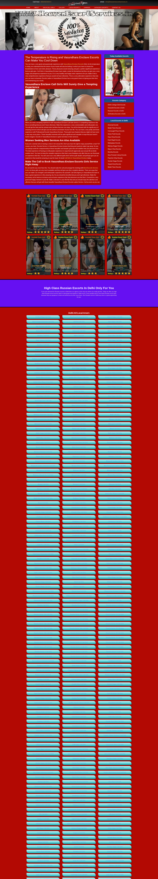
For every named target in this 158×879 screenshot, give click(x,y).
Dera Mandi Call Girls (79, 577)
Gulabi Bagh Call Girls (43, 749)
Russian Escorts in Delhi (116, 111)
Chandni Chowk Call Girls (115, 512)
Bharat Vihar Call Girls (115, 475)
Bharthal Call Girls (43, 479)
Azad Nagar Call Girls (115, 396)
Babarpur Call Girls (43, 410)
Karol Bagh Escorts (114, 140)
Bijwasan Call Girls (115, 484)
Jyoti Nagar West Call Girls (114, 874)
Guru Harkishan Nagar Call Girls (115, 754)
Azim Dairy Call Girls (43, 405)
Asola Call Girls (79, 391)
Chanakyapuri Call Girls (78, 507)
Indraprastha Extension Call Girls (79, 809)
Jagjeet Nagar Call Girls (79, 819)
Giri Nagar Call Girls (79, 712)
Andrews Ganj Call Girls (115, 354)
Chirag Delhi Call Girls (115, 526)
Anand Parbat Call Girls (78, 349)
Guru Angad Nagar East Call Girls (43, 754)
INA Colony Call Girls (115, 795)
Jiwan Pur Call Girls (79, 860)
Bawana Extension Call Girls (43, 451)
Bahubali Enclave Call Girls (43, 424)
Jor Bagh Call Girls (79, 870)
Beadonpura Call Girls (115, 451)
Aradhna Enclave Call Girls (43, 363)
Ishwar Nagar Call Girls (114, 809)
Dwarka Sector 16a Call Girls (115, 619)
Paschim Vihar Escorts (115, 158)
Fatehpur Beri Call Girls (114, 665)
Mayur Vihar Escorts (114, 149)
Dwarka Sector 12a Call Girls (43, 614)
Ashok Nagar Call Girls (115, 372)
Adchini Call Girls (79, 321)
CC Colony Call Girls (79, 503)
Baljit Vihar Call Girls (43, 438)
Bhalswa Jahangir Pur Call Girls (43, 475)
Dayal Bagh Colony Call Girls (115, 558)
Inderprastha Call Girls (43, 805)
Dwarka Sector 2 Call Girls (79, 633)
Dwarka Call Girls (43, 605)
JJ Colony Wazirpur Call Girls (43, 865)
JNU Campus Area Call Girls (79, 865)
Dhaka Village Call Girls (43, 586)
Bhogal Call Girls (43, 484)
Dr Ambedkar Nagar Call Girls (78, 600)
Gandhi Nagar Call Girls (43, 684)
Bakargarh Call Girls (114, 424)
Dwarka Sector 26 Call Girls (43, 642)
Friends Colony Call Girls (43, 675)
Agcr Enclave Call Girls (43, 326)
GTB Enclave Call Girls (43, 744)
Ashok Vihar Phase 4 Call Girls (79, 382)
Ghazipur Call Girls (43, 707)
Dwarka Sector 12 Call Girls (115, 609)
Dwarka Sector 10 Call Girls (43, 609)
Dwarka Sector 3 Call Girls (79, 647)
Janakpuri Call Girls (43, 833)
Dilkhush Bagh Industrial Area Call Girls (79, 596)
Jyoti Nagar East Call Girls (79, 874)
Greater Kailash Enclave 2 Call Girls (43, 740)
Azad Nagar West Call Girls (79, 400)
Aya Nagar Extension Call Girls (79, 396)
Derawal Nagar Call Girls (43, 582)
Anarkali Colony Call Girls (43, 354)
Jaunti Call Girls (79, 846)
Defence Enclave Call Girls (43, 568)
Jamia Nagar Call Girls (115, 828)
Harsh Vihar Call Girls (79, 777)
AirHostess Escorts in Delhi (117, 114)
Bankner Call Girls (115, 438)
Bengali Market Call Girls (43, 461)
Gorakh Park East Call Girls (79, 721)
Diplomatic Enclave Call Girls (43, 600)
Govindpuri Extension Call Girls (115, 726)
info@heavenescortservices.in (116, 2)
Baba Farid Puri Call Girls (115, 405)
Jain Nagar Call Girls (43, 828)
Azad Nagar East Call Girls (43, 400)
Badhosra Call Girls (79, 414)
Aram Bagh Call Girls (114, 363)
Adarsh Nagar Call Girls (114, 317)
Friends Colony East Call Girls (78, 675)
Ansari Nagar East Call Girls (79, 359)
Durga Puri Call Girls (114, 600)
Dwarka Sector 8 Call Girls (43, 656)
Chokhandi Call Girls (79, 535)
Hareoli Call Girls (114, 763)
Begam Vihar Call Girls (43, 456)
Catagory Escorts (101, 7)
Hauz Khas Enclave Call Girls (79, 781)
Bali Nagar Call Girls (79, 433)
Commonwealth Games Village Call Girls (79, 540)
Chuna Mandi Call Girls (114, 535)
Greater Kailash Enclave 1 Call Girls (115, 735)
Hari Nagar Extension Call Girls (43, 772)
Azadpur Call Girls (115, 400)
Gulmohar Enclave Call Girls (79, 749)
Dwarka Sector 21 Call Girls (43, 637)
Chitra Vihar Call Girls (79, 530)
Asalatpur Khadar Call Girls (43, 372)
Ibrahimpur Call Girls (79, 795)
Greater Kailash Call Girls (115, 730)
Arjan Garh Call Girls (43, 368)
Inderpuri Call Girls (79, 805)
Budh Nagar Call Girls (79, 493)
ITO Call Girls (43, 814)
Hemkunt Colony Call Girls (43, 786)
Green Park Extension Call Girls (79, 740)
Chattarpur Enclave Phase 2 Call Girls (115, 517)
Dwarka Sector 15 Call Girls (43, 619)
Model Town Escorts (114, 128)
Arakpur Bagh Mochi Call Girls (79, 363)
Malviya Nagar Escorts (115, 146)
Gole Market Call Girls (79, 716)
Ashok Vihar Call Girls (43, 377)
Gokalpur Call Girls (115, 712)
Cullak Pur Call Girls (43, 544)
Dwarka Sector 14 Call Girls (115, 614)
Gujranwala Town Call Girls (115, 744)
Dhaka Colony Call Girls (114, 582)
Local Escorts (74, 7)
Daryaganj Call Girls (79, 554)
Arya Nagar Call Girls (115, 368)
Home (28, 7)
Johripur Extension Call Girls (43, 870)
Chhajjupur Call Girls (79, 521)
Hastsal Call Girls (43, 781)
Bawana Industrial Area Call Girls (79, 451)
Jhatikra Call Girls (43, 856)
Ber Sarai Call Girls (79, 461)
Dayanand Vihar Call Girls (79, 563)
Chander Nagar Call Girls (43, 512)
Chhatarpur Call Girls (115, 521)
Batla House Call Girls (79, 447)
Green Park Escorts (114, 134)
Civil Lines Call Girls (43, 540)
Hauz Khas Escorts (114, 137)
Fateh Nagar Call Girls (79, 665)
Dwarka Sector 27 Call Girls (79, 642)
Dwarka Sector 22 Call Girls (79, 637)
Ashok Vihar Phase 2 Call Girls (115, 377)
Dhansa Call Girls (78, 586)
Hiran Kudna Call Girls (79, 786)
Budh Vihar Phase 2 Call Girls (43, 498)
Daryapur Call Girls (115, 554)
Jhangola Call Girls (79, 851)
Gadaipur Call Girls (43, 679)
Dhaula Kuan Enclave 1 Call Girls (114, 591)
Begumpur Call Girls (79, 456)
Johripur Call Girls (115, 865)
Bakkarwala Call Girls (79, 428)
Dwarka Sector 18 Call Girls (115, 623)
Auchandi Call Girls (115, 391)
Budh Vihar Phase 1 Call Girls (114, 493)
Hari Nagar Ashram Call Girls (115, 767)
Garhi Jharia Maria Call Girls (43, 693)
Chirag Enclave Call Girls (43, 530)
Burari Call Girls (43, 503)
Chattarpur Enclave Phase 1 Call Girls (79, 517)
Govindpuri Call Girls (79, 726)
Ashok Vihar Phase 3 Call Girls (43, 382)
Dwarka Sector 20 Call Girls (115, 633)
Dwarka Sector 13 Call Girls (79, 614)
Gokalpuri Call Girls (43, 716)
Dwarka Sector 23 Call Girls (115, 637)
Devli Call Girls (79, 582)
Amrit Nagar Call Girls (115, 340)
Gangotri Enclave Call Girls (79, 688)
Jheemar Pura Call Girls (79, 856)
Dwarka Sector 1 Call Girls (114, 605)
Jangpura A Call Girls (114, 833)
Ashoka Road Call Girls (43, 386)
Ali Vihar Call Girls (43, 335)
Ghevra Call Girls (79, 707)
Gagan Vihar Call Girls (115, 679)
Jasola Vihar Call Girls (79, 842)
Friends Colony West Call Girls (115, 675)
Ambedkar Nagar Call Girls (79, 340)
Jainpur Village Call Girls (79, 828)
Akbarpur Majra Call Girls (115, 326)
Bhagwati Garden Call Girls (115, 461)
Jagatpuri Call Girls (43, 819)
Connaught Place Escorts (116, 131)
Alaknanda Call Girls (79, 331)
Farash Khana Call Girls (79, 661)
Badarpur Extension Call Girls (43, 414)
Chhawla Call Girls (43, 526)
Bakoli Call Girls (115, 428)
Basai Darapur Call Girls (114, 442)
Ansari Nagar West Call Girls (115, 359)
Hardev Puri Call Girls (79, 763)
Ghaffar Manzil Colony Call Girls (79, 702)
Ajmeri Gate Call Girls (79, 326)
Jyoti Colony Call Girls (43, 874)
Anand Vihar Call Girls (115, 349)
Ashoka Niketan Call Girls (115, 382)
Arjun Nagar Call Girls (79, 368)
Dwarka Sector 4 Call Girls (114, 647)
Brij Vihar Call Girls (115, 489)
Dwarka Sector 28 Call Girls (115, 642)
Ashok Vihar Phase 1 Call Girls (79, 377)
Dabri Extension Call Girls (115, 544)
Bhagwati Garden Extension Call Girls (43, 465)
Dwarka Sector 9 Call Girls (79, 656)
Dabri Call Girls (79, 544)
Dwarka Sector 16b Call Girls (43, 623)
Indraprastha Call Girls (115, 805)
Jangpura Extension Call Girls (79, 837)
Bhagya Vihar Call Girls (79, 465)
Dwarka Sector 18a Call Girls (43, 628)
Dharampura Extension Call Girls (43, 591)
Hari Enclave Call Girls (43, 767)
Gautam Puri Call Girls (79, 698)
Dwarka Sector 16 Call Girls (79, 619)
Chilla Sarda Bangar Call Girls (79, 526)
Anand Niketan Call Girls (43, 349)
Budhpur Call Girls (79, 498)
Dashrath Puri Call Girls (79, 558)
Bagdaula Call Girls (79, 419)
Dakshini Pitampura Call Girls (79, 549)
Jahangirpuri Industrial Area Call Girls (79, 823)
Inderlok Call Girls (115, 800)
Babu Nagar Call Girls (79, 410)
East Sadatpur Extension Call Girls (43, 661)
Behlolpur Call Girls (115, 456)
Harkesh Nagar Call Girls (43, 777)
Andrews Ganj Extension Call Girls (43, 359)
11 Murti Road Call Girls (43, 317)
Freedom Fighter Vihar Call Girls (115, 670)
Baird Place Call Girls (79, 424)
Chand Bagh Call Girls (115, 507)
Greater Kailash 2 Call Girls (79, 735)
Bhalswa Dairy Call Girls (115, 470)
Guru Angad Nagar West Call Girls (79, 754)
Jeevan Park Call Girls (43, 851)
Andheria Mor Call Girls (79, 354)
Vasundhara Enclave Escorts (73, 64)
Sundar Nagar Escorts (115, 161)
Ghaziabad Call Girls (114, 702)
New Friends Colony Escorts (117, 155)
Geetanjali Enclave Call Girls (43, 702)
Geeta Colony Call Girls (114, 698)
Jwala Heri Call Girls (114, 870)
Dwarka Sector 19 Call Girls (115, 628)
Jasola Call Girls (43, 842)
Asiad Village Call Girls (115, 386)
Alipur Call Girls (79, 335)
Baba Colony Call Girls (79, 405)
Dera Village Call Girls (115, 577)
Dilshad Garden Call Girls (115, 596)
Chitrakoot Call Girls (114, 530)
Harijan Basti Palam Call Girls (79, 772)
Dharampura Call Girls (115, 586)
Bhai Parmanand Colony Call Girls (115, 465)
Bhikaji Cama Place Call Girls (115, 479)
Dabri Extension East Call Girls (43, 549)
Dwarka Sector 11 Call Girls (79, 609)
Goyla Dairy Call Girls (43, 730)
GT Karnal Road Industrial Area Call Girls (115, 740)
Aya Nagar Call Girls (43, 396)
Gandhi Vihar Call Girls (79, 684)
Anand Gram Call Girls (79, 345)
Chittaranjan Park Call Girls (43, 535)
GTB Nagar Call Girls (79, 744)
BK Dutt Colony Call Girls (79, 489)
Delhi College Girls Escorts (116, 105)
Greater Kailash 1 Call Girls (43, 735)
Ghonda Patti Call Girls (43, 712)
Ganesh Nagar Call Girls (114, 684)
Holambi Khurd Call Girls (79, 791)
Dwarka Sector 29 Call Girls (43, 647)
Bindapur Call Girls (43, 489)
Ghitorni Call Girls (115, 707)
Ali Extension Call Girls (115, 331)
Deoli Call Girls (115, 572)
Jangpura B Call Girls (43, 837)
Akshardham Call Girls (43, 331)
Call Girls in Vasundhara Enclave (75, 158)
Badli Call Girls (115, 414)
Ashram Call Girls (79, 386)
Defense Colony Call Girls (79, 568)
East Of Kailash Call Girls (115, 656)
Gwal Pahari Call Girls (43, 758)
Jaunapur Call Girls (43, 846)
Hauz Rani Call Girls (114, 781)
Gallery (62, 7)
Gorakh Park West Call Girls (115, 721)
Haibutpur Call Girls (79, 758)
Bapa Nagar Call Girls (43, 442)
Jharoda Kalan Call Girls (115, 851)
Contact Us (116, 7)
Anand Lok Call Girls (114, 345)
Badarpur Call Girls (115, 410)
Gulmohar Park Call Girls (115, 749)
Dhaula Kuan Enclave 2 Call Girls (43, 596)
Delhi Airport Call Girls (115, 568)
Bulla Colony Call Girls (115, 498)
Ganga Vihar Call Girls (43, 688)
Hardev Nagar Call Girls (43, 763)
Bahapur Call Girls (115, 419)
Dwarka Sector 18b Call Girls (79, 628)
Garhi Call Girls (115, 688)
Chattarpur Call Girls (43, 517)
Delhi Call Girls (48, 7)
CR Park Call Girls (115, 540)
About (36, 7)
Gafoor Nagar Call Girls (79, 679)
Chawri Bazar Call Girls (43, 521)
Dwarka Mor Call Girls (79, 605)
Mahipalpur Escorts (114, 143)
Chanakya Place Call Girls (43, 507)
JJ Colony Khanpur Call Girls (115, 860)
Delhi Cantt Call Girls (79, 572)
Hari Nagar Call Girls (79, 767)
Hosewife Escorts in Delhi (116, 108)
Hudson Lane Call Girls (115, 791)
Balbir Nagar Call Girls (43, 433)
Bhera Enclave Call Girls (79, 479)
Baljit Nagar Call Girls (115, 433)
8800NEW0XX (46, 2)
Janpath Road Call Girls (114, 837)
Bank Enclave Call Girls (79, 438)
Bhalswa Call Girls (79, 470)
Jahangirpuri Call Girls (43, 823)
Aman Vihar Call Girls (115, 335)
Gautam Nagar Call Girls (43, 698)
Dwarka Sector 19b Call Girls (43, 633)
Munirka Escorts (113, 152)
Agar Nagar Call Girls (115, 321)
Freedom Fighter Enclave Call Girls (79, 670)
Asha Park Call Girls (79, 372)
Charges (87, 7)
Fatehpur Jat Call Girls (43, 670)
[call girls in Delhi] (119, 77)
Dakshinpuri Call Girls (115, 549)
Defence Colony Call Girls (115, 563)
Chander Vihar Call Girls (79, 512)
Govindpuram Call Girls (43, 726)
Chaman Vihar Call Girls (114, 503)
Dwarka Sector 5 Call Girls (43, 651)
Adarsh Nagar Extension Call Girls (43, 321)
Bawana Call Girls (115, 447)
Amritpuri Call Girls (43, 345)
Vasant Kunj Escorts (114, 164)
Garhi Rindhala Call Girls (115, 693)
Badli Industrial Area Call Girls (43, 419)
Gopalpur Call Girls (43, 721)
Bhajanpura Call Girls (43, 470)
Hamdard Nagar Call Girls (115, 758)
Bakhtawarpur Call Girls (43, 428)
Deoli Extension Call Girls (43, 577)
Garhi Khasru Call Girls (79, 693)
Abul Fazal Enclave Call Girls (79, 317)
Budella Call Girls (43, 493)
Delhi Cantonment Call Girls (43, 572)
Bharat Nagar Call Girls (79, 475)
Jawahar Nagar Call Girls (115, 846)
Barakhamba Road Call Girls (79, 442)
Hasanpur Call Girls (115, 777)
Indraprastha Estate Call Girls (43, 809)
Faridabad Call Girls (115, 661)
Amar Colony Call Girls (43, 340)
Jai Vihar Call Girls (115, 823)
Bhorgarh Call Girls (79, 484)
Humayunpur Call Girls (43, 795)
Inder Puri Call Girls (79, 800)
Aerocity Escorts (113, 125)
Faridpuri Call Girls (43, 665)
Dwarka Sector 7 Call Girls (114, 651)
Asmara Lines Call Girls (43, 391)
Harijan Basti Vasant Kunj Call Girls (115, 772)
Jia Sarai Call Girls (43, 860)
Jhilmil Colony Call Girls (114, 856)
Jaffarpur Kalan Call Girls (79, 814)
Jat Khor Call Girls (115, 842)
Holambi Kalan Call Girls (43, 791)
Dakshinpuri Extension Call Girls (43, 554)
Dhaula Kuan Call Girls (79, 591)
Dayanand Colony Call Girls (43, 563)
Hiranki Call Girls (114, 786)
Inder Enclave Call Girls (43, 800)
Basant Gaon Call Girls (43, 447)
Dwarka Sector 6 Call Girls (79, 651)
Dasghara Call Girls (43, 558)
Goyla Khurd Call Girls (79, 730)
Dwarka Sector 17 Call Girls (79, 623)
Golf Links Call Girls (114, 716)
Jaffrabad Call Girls (115, 814)
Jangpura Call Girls (79, 833)
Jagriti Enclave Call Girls (115, 819)
